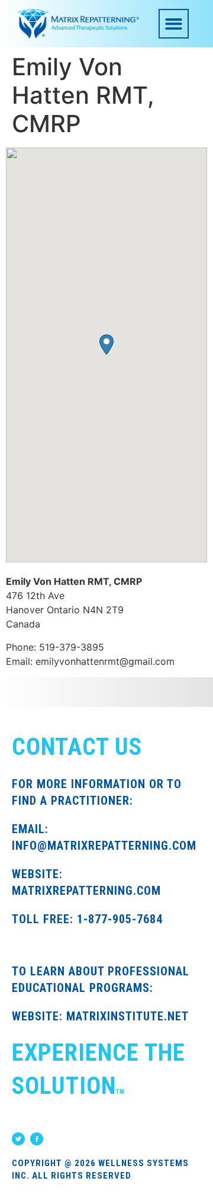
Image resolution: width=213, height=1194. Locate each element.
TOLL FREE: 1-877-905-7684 (87, 919)
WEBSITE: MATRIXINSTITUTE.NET (100, 1016)
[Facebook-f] (36, 1138)
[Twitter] (18, 1138)
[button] (174, 24)
